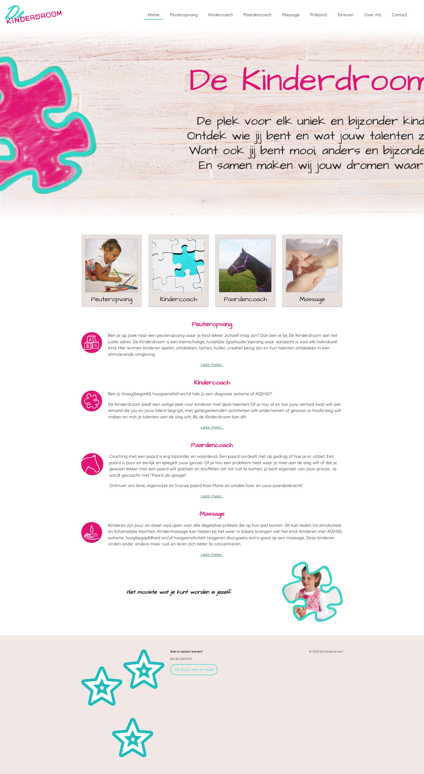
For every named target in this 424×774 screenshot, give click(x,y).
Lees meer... (212, 364)
